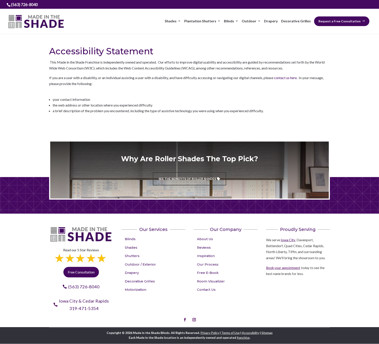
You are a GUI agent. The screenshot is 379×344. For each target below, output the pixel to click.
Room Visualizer (211, 281)
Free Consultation (81, 272)
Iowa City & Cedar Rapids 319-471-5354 (84, 304)
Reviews (204, 247)
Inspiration (206, 256)
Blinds (130, 239)
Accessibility (250, 333)
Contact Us (206, 289)
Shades (131, 247)
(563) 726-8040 (84, 286)
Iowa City (288, 240)
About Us (205, 239)
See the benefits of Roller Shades (187, 179)
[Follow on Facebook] (184, 319)
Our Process (207, 264)
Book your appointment (283, 268)
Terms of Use (230, 333)
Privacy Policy (209, 333)
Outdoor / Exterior (140, 264)
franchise (243, 337)
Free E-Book (208, 273)
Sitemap (267, 333)
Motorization (135, 289)
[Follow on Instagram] (194, 319)
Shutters (132, 256)
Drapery (132, 273)
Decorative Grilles (140, 281)
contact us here (285, 78)
